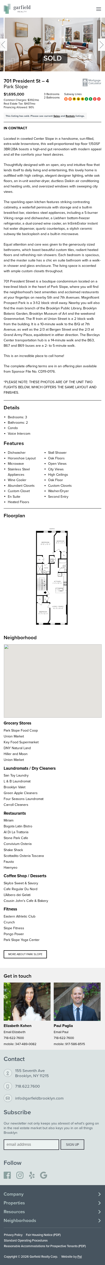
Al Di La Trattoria (16, 832)
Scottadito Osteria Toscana (24, 855)
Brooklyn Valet (14, 787)
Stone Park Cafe (16, 837)
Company (13, 1194)
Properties (14, 1203)
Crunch (9, 922)
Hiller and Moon (16, 753)
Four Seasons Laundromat (23, 798)
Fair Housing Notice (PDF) (43, 1235)
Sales (56, 116)
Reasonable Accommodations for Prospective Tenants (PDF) (45, 1246)
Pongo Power (14, 933)
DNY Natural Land (17, 748)
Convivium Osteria (18, 843)
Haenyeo (10, 867)
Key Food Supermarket (21, 742)
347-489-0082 (25, 1043)
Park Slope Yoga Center (22, 939)
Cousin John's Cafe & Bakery (26, 900)
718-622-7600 (14, 1037)
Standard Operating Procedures (26, 1240)
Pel (79, 1256)
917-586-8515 (75, 1043)
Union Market (14, 736)
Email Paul (61, 1031)
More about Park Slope (25, 954)
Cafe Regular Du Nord (20, 889)
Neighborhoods (20, 1220)
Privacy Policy (13, 1235)
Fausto (9, 861)
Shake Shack (13, 849)
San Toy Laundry (16, 775)
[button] (92, 82)
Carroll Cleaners (16, 804)
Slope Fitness (14, 928)
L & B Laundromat (17, 781)
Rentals (70, 116)
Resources (14, 1212)
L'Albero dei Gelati (17, 894)
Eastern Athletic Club (19, 916)
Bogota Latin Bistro (18, 826)
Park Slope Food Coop (21, 730)
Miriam (8, 820)
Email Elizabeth (14, 1031)
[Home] (17, 9)
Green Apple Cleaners (21, 792)
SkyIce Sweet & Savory (21, 883)
